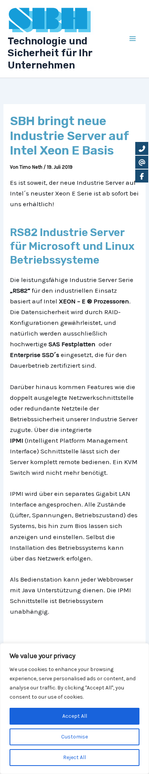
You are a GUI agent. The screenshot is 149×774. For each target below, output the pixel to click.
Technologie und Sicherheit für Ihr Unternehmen (50, 53)
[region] (74, 708)
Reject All (74, 757)
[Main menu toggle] (133, 39)
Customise (74, 736)
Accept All (74, 716)
